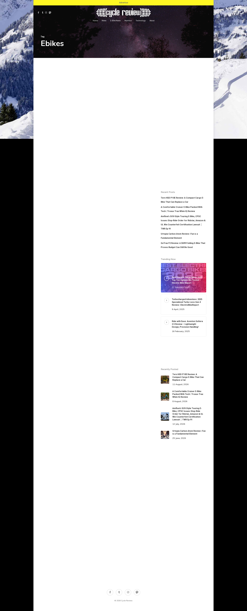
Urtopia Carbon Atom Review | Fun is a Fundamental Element (179, 236)
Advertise (123, 2)
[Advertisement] (183, 81)
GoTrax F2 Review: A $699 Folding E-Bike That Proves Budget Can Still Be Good (183, 245)
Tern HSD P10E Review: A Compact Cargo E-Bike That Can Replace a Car (182, 200)
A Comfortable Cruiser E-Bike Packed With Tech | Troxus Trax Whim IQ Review (181, 209)
